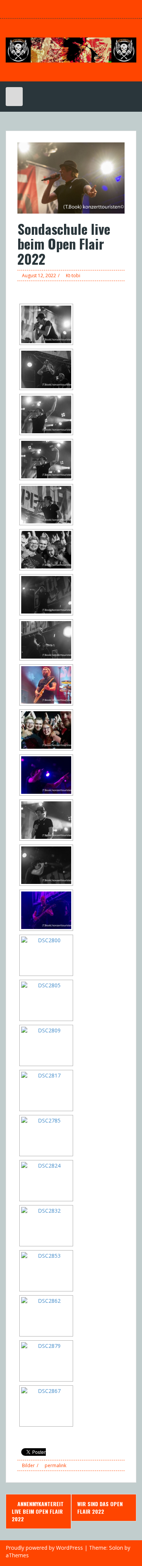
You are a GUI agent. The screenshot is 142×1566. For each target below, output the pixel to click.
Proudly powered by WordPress (44, 1547)
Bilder (28, 1465)
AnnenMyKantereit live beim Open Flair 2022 (38, 1511)
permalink (55, 1465)
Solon (116, 1547)
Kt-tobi (73, 275)
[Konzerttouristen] (71, 49)
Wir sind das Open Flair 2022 (100, 1507)
